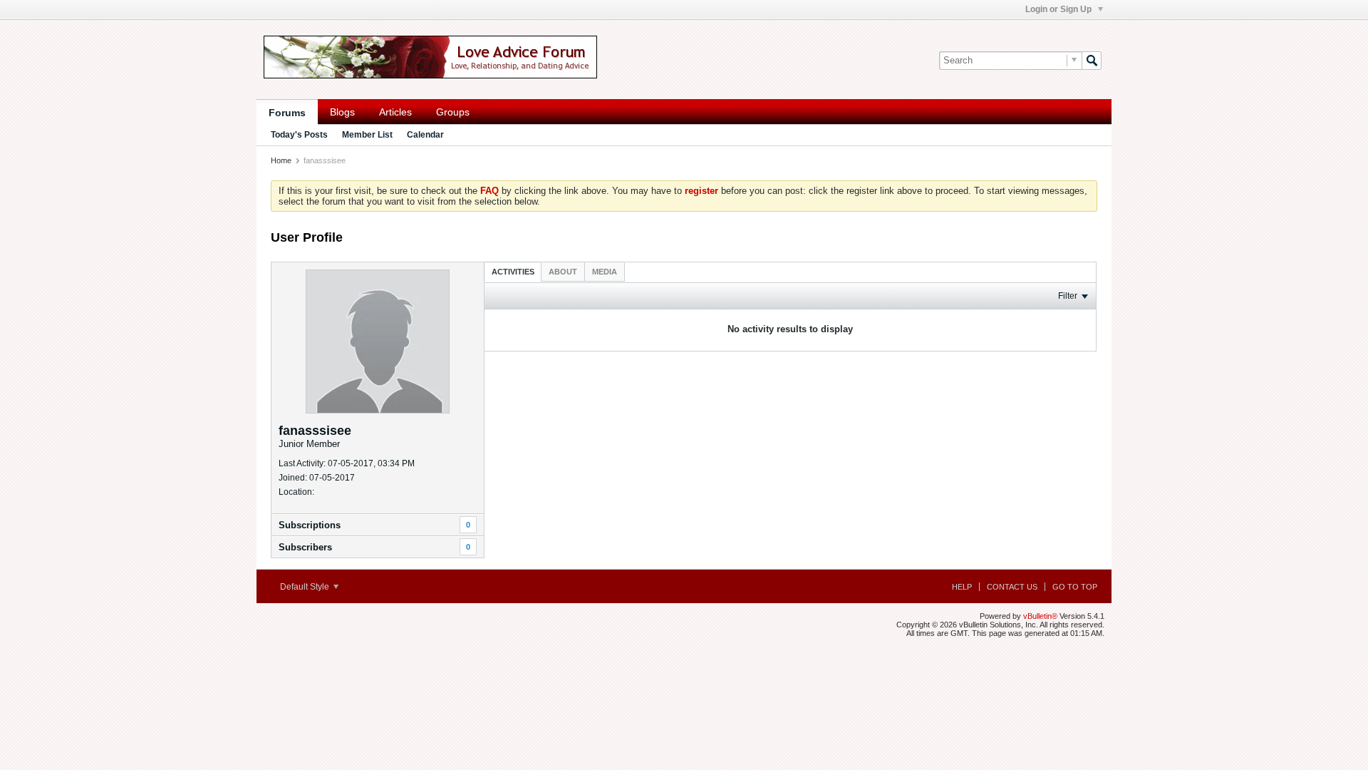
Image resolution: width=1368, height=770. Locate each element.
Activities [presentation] (513, 271)
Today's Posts (299, 135)
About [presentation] (563, 271)
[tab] (513, 271)
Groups (453, 112)
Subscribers (305, 547)
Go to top (1074, 586)
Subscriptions (310, 525)
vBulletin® (1040, 616)
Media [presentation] (604, 271)
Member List (367, 135)
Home (281, 160)
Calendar (425, 135)
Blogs (342, 112)
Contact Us (1012, 586)
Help (962, 586)
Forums (287, 112)
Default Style (305, 587)
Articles (395, 112)
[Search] (1092, 60)
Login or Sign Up (1059, 9)
